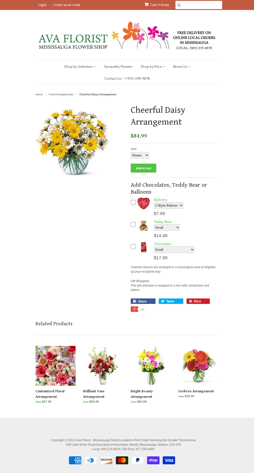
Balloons (160, 200)
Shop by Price (151, 66)
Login (42, 5)
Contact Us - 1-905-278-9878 (127, 78)
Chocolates (162, 244)
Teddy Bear (163, 222)
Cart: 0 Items (159, 5)
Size (134, 149)
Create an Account (66, 5)
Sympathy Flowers (118, 66)
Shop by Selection (79, 66)
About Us (180, 66)
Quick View (144, 209)
